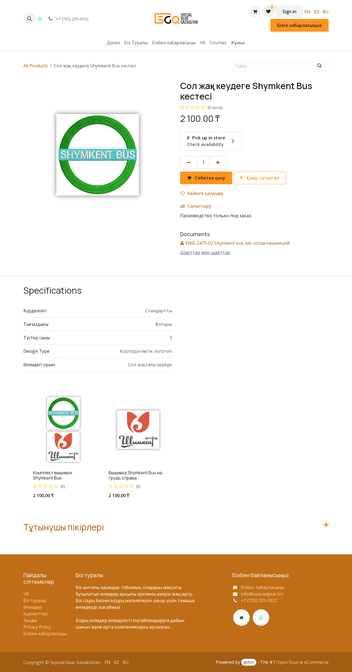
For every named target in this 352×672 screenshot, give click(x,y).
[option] (176, 449)
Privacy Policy (37, 627)
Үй (26, 594)
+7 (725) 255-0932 (259, 600)
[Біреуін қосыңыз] (218, 162)
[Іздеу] (319, 65)
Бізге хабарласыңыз (299, 25)
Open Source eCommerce (302, 662)
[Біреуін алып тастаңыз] (188, 162)
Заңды (30, 620)
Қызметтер (35, 614)
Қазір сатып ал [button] (262, 178)
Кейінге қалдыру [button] (205, 193)
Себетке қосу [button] (209, 178)
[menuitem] (307, 11)
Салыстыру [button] (199, 206)
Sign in (289, 12)
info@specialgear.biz (262, 594)
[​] (241, 617)
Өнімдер (32, 607)
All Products (35, 66)
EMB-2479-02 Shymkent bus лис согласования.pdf (237, 243)
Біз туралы (34, 600)
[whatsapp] (40, 18)
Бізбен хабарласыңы (45, 633)
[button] (29, 19)
